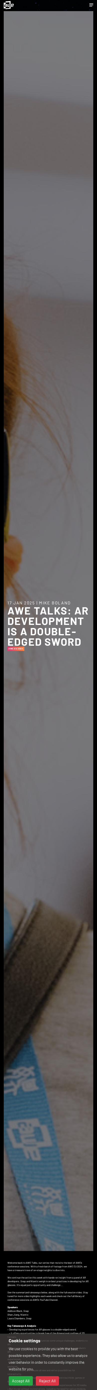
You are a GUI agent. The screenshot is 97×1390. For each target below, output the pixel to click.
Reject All (47, 1380)
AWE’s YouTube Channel (45, 1299)
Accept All (21, 1380)
